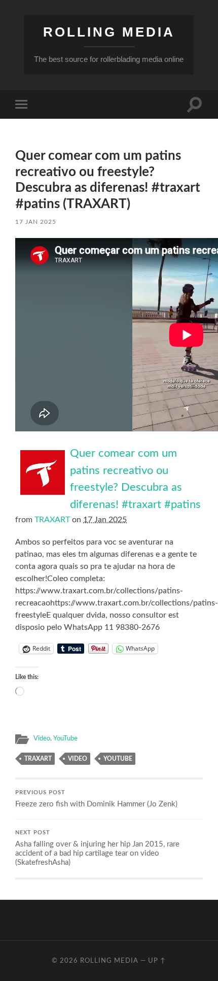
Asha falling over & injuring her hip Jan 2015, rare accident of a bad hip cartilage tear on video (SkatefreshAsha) (97, 848)
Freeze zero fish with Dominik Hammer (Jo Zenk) (96, 799)
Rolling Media (109, 32)
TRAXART (52, 520)
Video (41, 738)
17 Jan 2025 (35, 222)
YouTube (65, 738)
